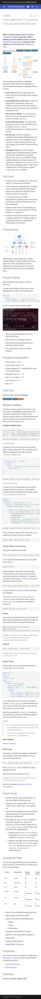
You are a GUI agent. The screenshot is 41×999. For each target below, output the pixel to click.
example (27, 774)
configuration (20, 590)
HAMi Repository (11, 967)
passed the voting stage (11, 42)
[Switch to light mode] (28, 7)
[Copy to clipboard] (38, 295)
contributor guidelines (12, 958)
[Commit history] (37, 15)
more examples (11, 743)
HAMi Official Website (13, 964)
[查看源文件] (31, 15)
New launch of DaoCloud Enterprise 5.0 (19, 2)
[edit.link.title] (34, 15)
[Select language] (32, 7)
